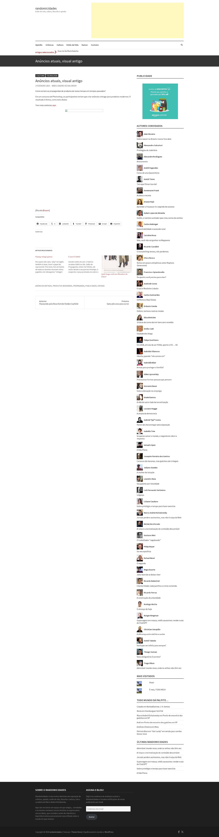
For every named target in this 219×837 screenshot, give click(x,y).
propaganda (78, 286)
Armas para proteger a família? (150, 367)
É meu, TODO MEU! (157, 689)
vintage (101, 286)
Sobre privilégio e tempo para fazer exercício (156, 506)
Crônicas (49, 45)
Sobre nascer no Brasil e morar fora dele (154, 139)
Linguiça (140, 495)
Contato (95, 45)
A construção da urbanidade (149, 597)
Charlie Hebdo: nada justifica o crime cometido (157, 586)
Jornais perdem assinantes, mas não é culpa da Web (159, 517)
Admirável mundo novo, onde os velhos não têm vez (159, 668)
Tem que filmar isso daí (147, 184)
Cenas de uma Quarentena (148, 173)
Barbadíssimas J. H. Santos (158, 706)
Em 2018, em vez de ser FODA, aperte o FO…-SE (157, 345)
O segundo (141, 563)
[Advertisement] (137, 20)
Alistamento (142, 161)
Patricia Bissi (142, 731)
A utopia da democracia (147, 413)
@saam (46, 210)
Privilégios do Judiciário (147, 150)
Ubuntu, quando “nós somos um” (151, 356)
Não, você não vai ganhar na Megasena (153, 240)
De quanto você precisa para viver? (151, 277)
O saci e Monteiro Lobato (147, 288)
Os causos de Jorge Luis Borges (71, 52)
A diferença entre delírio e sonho (151, 634)
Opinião (38, 45)
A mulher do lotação (145, 472)
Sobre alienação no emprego (149, 391)
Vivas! (151, 682)
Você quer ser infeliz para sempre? (151, 645)
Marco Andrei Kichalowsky (64, 86)
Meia (156, 727)
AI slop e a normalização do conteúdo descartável (158, 529)
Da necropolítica (144, 551)
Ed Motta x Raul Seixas (146, 299)
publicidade (91, 286)
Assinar (92, 817)
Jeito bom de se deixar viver (148, 574)
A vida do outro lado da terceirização (152, 402)
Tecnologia (52, 75)
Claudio (140, 706)
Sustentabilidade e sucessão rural (151, 229)
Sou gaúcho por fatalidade (148, 483)
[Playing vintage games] (51, 264)
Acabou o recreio (144, 195)
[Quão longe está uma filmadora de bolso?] (116, 264)
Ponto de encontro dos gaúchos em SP (160, 722)
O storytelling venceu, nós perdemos (153, 251)
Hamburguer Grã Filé (154, 711)
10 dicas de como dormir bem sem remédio (155, 322)
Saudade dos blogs (145, 333)
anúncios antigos (43, 286)
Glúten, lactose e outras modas (150, 311)
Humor (85, 45)
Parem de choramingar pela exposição (153, 424)
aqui (54, 105)
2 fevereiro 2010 (42, 86)
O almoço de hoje (144, 609)
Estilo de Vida (72, 45)
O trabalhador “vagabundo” (149, 540)
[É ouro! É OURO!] (85, 264)
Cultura (60, 45)
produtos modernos (62, 286)
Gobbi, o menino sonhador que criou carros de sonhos (160, 218)
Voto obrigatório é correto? (149, 656)
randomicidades (46, 8)
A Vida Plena (142, 450)
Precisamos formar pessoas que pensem (154, 379)
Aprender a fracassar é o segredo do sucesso (155, 206)
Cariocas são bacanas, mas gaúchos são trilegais (157, 461)
